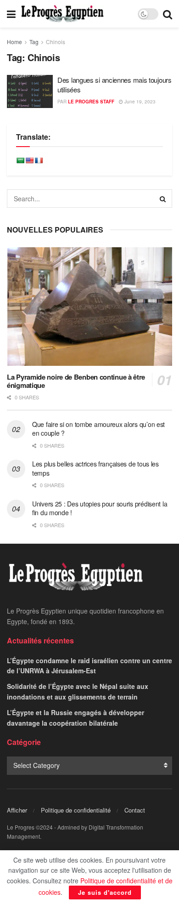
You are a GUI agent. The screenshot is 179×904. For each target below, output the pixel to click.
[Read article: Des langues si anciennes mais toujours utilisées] (30, 91)
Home (14, 41)
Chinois (55, 41)
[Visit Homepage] (62, 14)
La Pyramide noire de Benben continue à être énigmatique (76, 381)
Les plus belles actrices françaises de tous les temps (95, 468)
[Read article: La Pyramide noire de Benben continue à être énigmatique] (89, 306)
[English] (29, 160)
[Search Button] (167, 14)
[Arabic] (20, 160)
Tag (34, 41)
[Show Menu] (11, 14)
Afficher (17, 810)
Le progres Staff (91, 101)
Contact (134, 810)
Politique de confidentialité (76, 810)
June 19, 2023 (139, 101)
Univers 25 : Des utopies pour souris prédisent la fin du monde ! (99, 508)
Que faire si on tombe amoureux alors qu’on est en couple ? (98, 429)
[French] (38, 160)
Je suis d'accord (105, 892)
